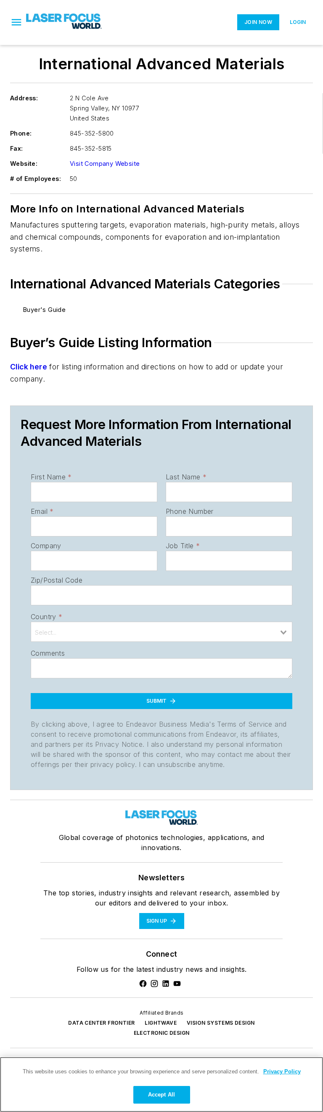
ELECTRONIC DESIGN (162, 1033)
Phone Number (190, 511)
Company (46, 546)
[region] (161, 1084)
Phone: (21, 133)
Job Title (183, 546)
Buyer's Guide (44, 309)
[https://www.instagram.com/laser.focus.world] (154, 983)
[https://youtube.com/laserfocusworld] (177, 983)
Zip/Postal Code (56, 580)
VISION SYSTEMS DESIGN (220, 1023)
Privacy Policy (282, 1071)
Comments (48, 653)
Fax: (16, 148)
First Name (51, 477)
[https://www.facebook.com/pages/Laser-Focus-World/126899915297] (143, 983)
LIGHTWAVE (161, 1023)
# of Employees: (35, 178)
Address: (24, 98)
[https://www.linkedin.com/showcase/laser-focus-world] (166, 983)
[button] (16, 22)
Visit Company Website (105, 163)
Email (42, 511)
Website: (23, 163)
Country (46, 616)
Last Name (186, 477)
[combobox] (161, 632)
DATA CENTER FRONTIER (101, 1023)
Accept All (161, 1094)
